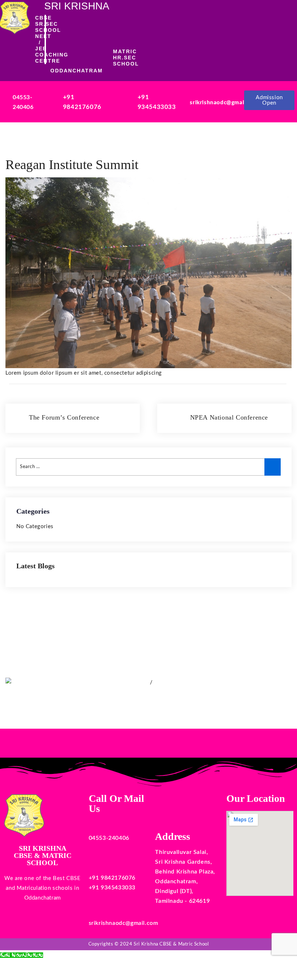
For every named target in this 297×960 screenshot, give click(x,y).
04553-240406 (109, 838)
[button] (186, 39)
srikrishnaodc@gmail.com (224, 102)
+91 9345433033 (112, 887)
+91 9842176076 (112, 878)
